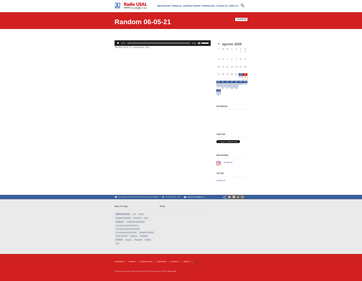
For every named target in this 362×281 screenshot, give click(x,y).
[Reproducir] (118, 43)
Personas (128, 240)
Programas (164, 6)
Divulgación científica (123, 218)
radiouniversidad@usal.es (196, 197)
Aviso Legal (172, 271)
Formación (208, 6)
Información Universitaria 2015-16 (127, 225)
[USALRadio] (131, 6)
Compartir (241, 19)
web (117, 243)
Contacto (222, 6)
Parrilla (177, 6)
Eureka (146, 218)
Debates (141, 214)
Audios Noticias (123, 214)
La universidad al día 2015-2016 (126, 232)
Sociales (148, 240)
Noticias (119, 240)
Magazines (134, 236)
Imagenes (120, 222)
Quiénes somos (192, 6)
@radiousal (228, 162)
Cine (134, 214)
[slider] (205, 42)
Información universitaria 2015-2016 (128, 229)
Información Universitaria (135, 222)
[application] (163, 43)
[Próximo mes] (245, 43)
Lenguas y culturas (146, 232)
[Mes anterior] (218, 43)
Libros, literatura (121, 236)
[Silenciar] (199, 43)
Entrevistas (137, 218)
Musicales (144, 236)
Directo (233, 6)
